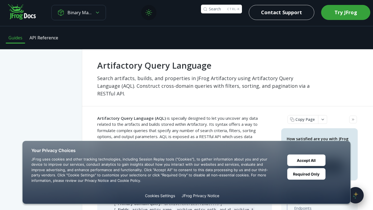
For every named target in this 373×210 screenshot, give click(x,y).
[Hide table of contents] (353, 119)
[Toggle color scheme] (148, 12)
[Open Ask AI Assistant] (355, 195)
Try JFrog (345, 12)
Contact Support (281, 12)
